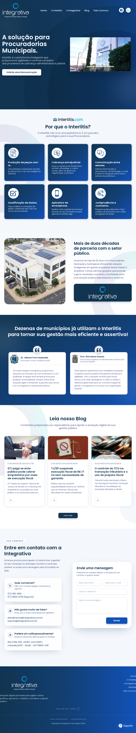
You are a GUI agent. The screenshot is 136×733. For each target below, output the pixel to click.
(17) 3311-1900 (15, 593)
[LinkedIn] (128, 10)
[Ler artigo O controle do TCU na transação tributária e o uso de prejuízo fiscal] (98, 500)
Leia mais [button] (68, 515)
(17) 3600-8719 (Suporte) (21, 596)
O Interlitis (56, 10)
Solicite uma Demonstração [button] (21, 72)
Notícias (132, 687)
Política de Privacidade (58, 719)
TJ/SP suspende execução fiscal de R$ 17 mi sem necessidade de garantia (67, 473)
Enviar (116, 620)
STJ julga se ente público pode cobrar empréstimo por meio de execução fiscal (22, 473)
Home (44, 10)
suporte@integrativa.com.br (22, 620)
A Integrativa (73, 10)
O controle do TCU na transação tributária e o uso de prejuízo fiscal (111, 472)
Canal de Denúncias (78, 719)
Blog (86, 10)
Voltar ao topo (66, 709)
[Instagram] (121, 10)
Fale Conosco (101, 10)
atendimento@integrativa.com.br (25, 617)
